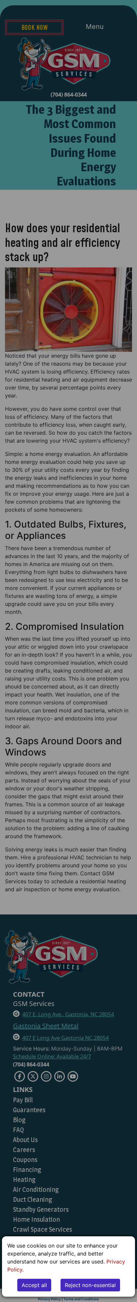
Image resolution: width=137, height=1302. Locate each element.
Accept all (34, 1285)
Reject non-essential (90, 1285)
